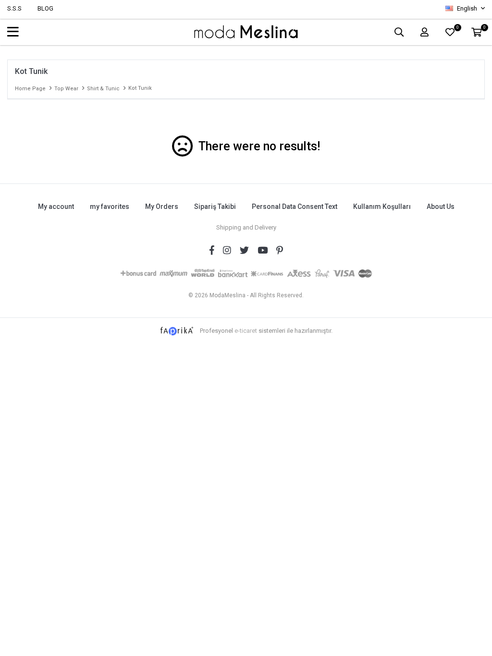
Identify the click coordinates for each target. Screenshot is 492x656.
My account (56, 206)
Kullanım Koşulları (382, 206)
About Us (441, 206)
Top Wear (66, 88)
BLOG (45, 8)
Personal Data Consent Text (294, 206)
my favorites (109, 206)
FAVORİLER (457, 28)
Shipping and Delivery (246, 227)
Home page (30, 88)
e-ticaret (245, 330)
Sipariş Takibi (215, 206)
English (467, 8)
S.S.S (14, 8)
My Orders (161, 206)
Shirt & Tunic (103, 88)
